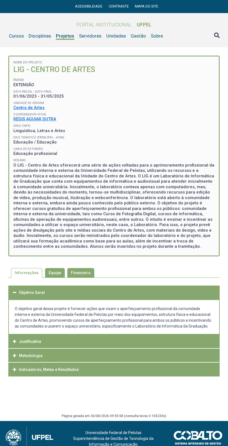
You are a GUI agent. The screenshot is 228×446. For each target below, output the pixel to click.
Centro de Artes (28, 107)
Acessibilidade (89, 6)
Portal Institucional (114, 25)
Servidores (90, 36)
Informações (27, 273)
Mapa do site (146, 6)
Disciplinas (40, 36)
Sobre (157, 36)
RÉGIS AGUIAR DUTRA (34, 119)
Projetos (65, 36)
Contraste (119, 6)
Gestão (138, 36)
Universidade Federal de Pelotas (113, 432)
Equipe (55, 273)
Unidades (116, 36)
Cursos (16, 36)
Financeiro (81, 273)
